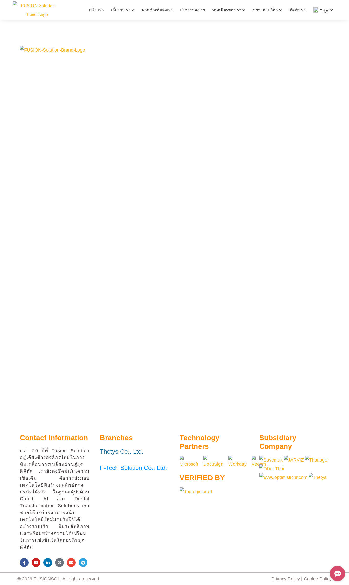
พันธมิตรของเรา (226, 10)
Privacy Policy (285, 578)
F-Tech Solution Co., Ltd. (133, 467)
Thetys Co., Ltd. (121, 451)
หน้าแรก (96, 10)
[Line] (59, 562)
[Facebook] (24, 562)
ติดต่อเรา (297, 10)
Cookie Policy (318, 578)
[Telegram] (83, 562)
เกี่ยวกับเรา (121, 10)
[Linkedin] (47, 562)
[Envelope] (71, 562)
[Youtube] (36, 562)
